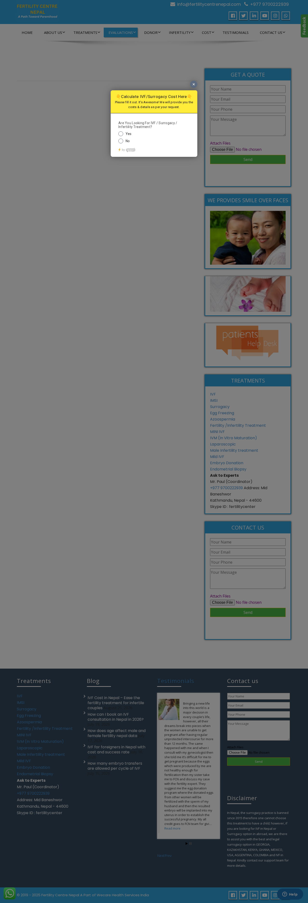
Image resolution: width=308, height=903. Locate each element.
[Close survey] (193, 84)
